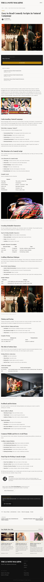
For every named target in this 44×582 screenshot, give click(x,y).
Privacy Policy (26, 572)
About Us (25, 565)
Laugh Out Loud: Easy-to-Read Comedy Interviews (13, 74)
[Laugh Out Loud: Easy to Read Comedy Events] (7, 537)
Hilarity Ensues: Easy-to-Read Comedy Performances (14, 79)
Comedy (3, 10)
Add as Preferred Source (9, 490)
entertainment (13, 511)
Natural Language (25, 511)
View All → (40, 529)
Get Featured (7, 503)
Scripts (31, 511)
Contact (25, 567)
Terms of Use (26, 574)
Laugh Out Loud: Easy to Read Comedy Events (12, 70)
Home (25, 563)
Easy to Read (6, 511)
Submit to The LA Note (5, 572)
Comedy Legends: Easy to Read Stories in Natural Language (9, 519)
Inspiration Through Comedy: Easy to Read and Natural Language (33, 519)
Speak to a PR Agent (5, 574)
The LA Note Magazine (12, 3)
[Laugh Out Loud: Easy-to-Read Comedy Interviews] (22, 537)
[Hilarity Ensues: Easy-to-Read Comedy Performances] (36, 537)
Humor (19, 511)
